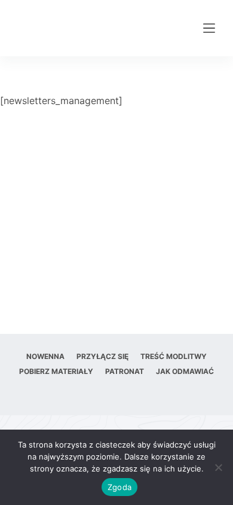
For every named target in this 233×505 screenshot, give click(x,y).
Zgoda (119, 487)
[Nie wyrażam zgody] (218, 467)
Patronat (124, 371)
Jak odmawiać (185, 371)
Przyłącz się (102, 356)
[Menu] (209, 28)
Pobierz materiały (56, 371)
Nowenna (45, 356)
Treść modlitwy (173, 356)
